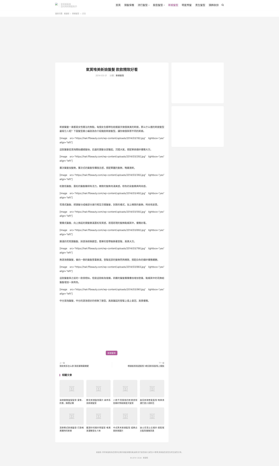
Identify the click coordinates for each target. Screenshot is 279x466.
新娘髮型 (173, 5)
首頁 (118, 5)
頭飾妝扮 (214, 5)
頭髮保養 (129, 5)
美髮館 (56, 5)
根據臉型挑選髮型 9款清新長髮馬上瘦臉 (146, 366)
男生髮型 (200, 5)
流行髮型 (143, 5)
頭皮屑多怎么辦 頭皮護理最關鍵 (74, 366)
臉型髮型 (158, 5)
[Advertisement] (139, 40)
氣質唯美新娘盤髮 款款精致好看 (112, 69)
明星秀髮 (187, 5)
